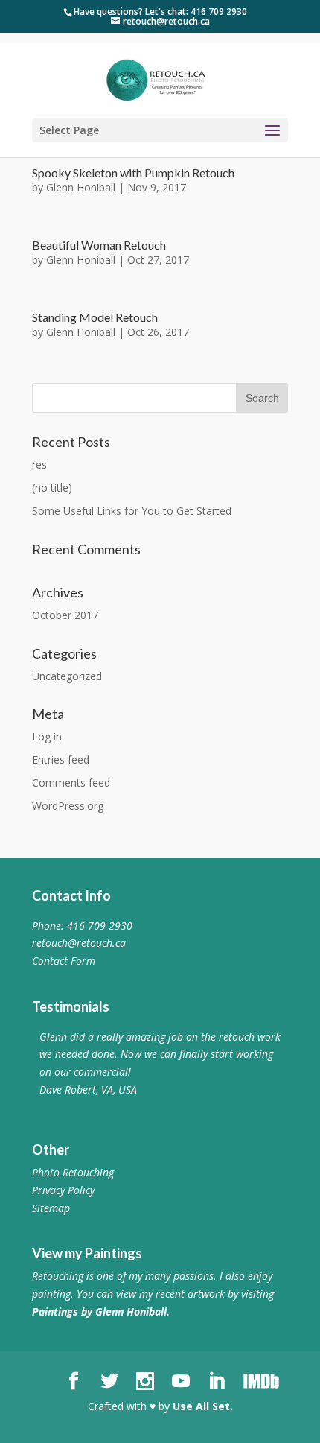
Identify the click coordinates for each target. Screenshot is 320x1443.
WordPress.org (67, 806)
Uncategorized (67, 676)
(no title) (52, 488)
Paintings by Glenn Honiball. (101, 1311)
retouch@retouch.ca (79, 943)
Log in (47, 736)
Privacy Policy (63, 1190)
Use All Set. (203, 1406)
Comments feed (71, 783)
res (39, 464)
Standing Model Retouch (95, 317)
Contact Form (63, 961)
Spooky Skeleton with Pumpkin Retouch (133, 172)
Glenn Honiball (80, 187)
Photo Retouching (73, 1172)
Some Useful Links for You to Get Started (131, 511)
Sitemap (51, 1208)
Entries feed (60, 759)
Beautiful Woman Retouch (99, 245)
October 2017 (65, 615)
